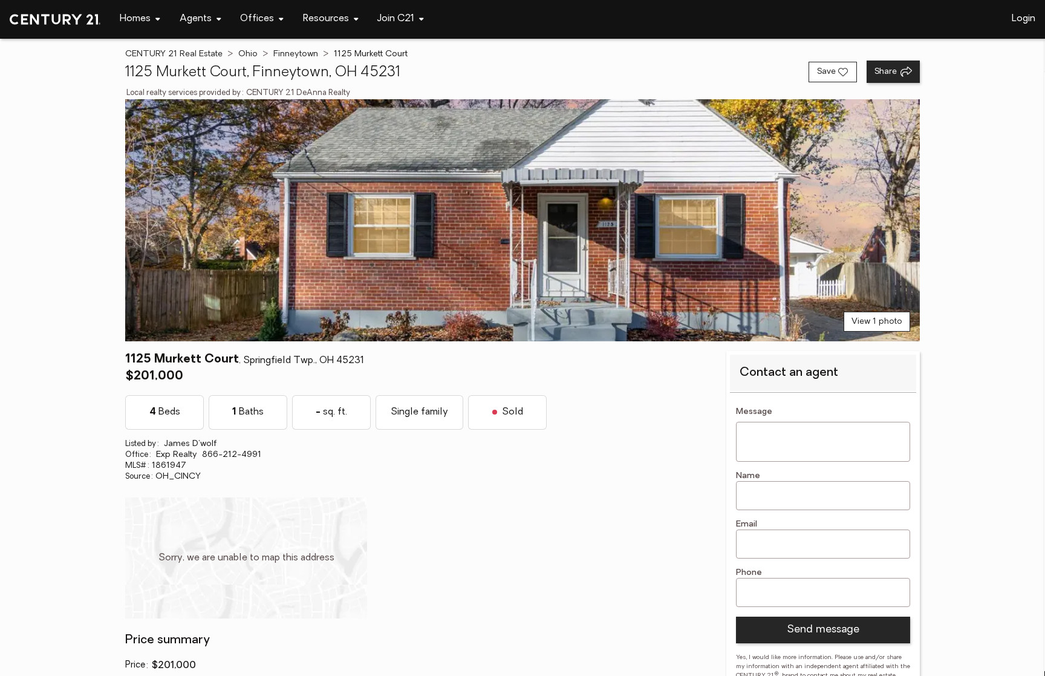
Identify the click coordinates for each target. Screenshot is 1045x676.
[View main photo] (522, 220)
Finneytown (295, 54)
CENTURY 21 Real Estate (174, 54)
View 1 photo (876, 321)
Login (1023, 19)
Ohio (248, 54)
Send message (823, 630)
